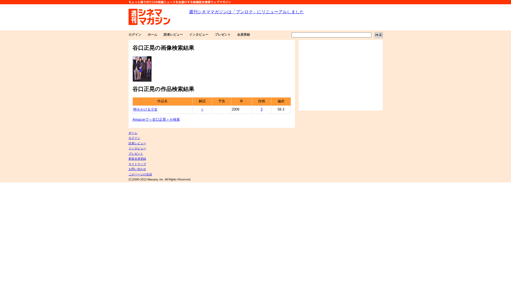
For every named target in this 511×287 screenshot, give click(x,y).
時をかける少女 (145, 109)
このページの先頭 (140, 174)
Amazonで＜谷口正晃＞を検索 (156, 119)
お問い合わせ (137, 169)
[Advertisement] (341, 75)
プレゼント (223, 34)
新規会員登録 (137, 158)
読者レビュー (173, 34)
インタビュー (198, 34)
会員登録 (243, 34)
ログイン (135, 34)
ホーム (152, 34)
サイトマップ (137, 164)
